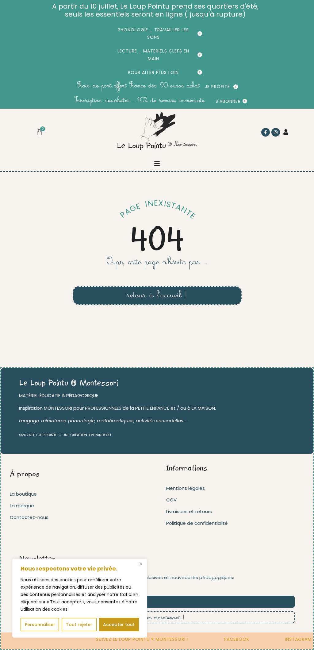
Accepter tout (119, 624)
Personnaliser (40, 624)
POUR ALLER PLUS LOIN (153, 72)
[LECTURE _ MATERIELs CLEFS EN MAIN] (199, 54)
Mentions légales (185, 488)
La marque (22, 505)
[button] (157, 163)
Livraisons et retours (189, 511)
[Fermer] (140, 563)
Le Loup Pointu (141, 146)
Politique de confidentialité (197, 523)
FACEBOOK (233, 639)
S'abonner (228, 101)
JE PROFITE (217, 86)
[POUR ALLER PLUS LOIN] (199, 72)
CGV (171, 500)
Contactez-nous (29, 517)
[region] (79, 598)
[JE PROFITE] (235, 86)
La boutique (23, 494)
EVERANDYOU (100, 434)
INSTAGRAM (294, 639)
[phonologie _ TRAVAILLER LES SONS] (199, 33)
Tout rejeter (79, 624)
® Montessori (182, 144)
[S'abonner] (245, 101)
